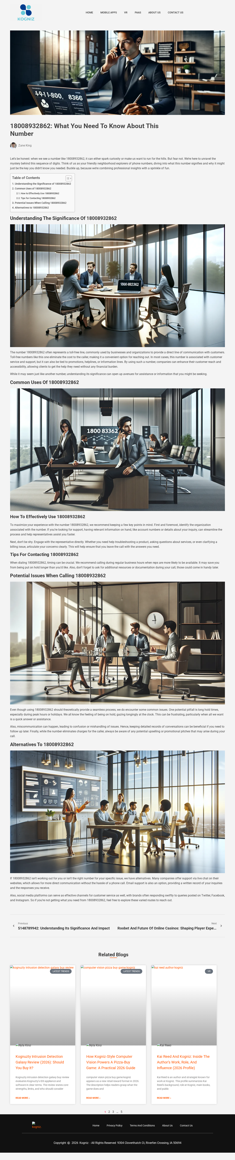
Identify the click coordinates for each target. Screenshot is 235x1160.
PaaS (138, 12)
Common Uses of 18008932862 (33, 188)
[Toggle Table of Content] (67, 178)
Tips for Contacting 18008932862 (38, 198)
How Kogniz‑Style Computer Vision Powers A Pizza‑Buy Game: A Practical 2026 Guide (110, 1062)
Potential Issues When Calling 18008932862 (40, 202)
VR (125, 12)
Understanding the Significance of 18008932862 (43, 183)
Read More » (23, 1098)
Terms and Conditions (142, 1125)
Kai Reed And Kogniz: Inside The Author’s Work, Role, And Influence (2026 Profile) (183, 1062)
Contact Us (175, 12)
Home (89, 12)
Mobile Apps (108, 12)
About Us (154, 12)
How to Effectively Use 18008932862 (40, 193)
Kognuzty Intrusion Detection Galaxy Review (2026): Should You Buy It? (40, 1062)
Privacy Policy (114, 1125)
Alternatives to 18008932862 (32, 207)
